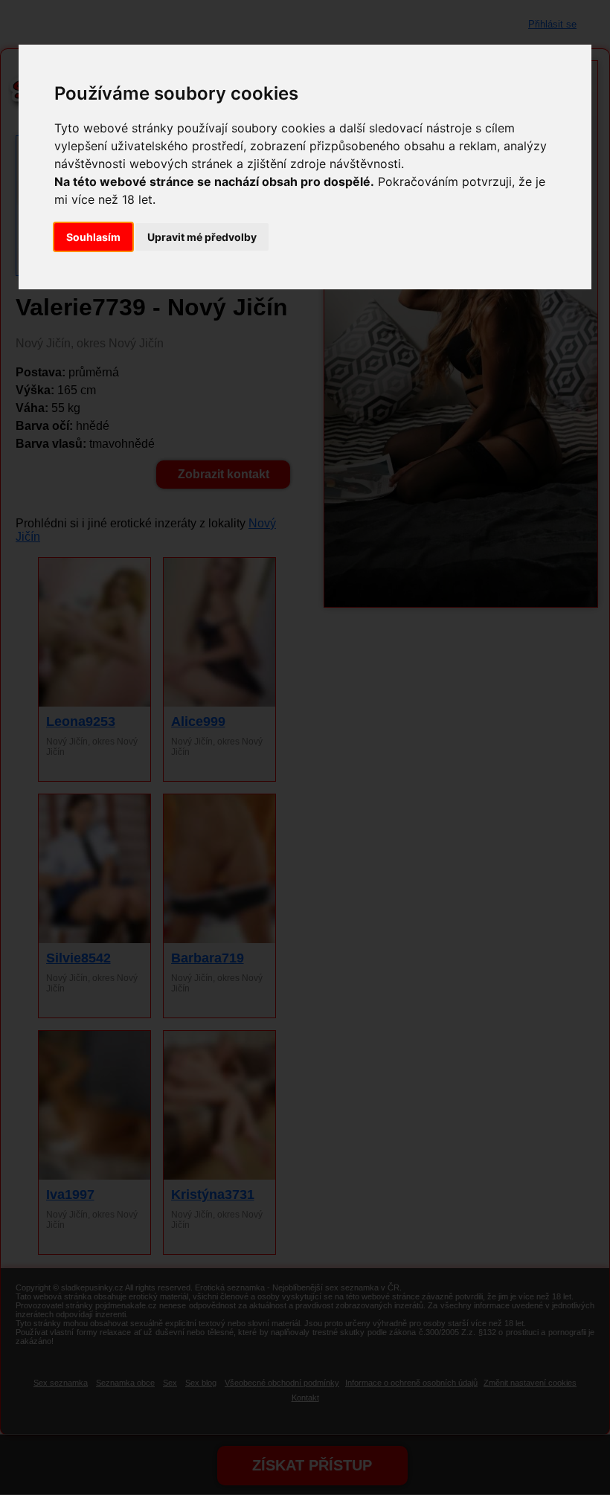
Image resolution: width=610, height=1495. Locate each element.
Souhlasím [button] (93, 237)
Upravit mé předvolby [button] (202, 237)
